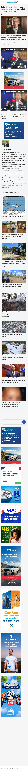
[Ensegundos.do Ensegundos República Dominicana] (12, 2)
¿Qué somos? (14, 768)
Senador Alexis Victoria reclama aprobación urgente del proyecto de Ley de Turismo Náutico (13, 380)
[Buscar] (24, 422)
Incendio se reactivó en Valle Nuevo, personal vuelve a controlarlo (11, 314)
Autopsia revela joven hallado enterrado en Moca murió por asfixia (12, 287)
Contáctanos (4, 768)
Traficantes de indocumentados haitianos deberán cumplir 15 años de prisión (13, 264)
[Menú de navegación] (2, 2)
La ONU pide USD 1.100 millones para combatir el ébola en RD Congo (13, 236)
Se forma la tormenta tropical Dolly (13, 216)
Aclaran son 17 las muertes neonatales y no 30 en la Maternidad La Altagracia (11, 404)
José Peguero (6, 14)
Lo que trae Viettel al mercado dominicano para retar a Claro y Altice (12, 357)
